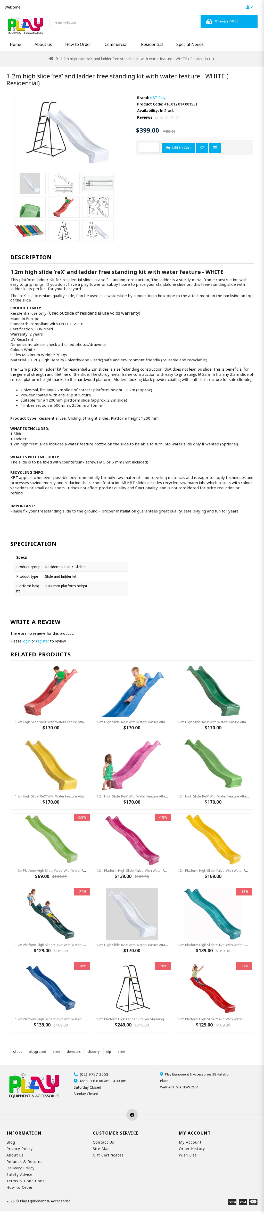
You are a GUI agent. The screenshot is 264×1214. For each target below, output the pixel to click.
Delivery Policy (20, 1168)
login (26, 641)
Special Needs (190, 44)
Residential (152, 44)
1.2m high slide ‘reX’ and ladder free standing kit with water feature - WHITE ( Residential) (135, 58)
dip (108, 1051)
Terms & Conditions (25, 1180)
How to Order (78, 44)
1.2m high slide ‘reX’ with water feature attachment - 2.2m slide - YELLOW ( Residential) (82, 796)
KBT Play (157, 97)
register (42, 641)
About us (43, 44)
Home (15, 44)
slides (17, 1051)
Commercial (116, 44)
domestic (74, 1051)
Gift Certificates (108, 1155)
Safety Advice (19, 1174)
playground (37, 1051)
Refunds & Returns (24, 1161)
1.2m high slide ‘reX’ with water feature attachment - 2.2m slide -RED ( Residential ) (79, 722)
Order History (192, 1148)
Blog (10, 1142)
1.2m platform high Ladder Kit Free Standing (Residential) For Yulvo (147, 1019)
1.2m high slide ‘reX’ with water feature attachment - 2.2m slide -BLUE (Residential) (160, 722)
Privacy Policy (19, 1148)
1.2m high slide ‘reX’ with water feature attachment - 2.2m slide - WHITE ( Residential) (163, 944)
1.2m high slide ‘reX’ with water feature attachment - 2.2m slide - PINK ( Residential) (161, 796)
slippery (93, 1051)
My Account (190, 1142)
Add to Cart (180, 147)
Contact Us (103, 1142)
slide (56, 1051)
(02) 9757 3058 (94, 1074)
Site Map (101, 1148)
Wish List (187, 1155)
